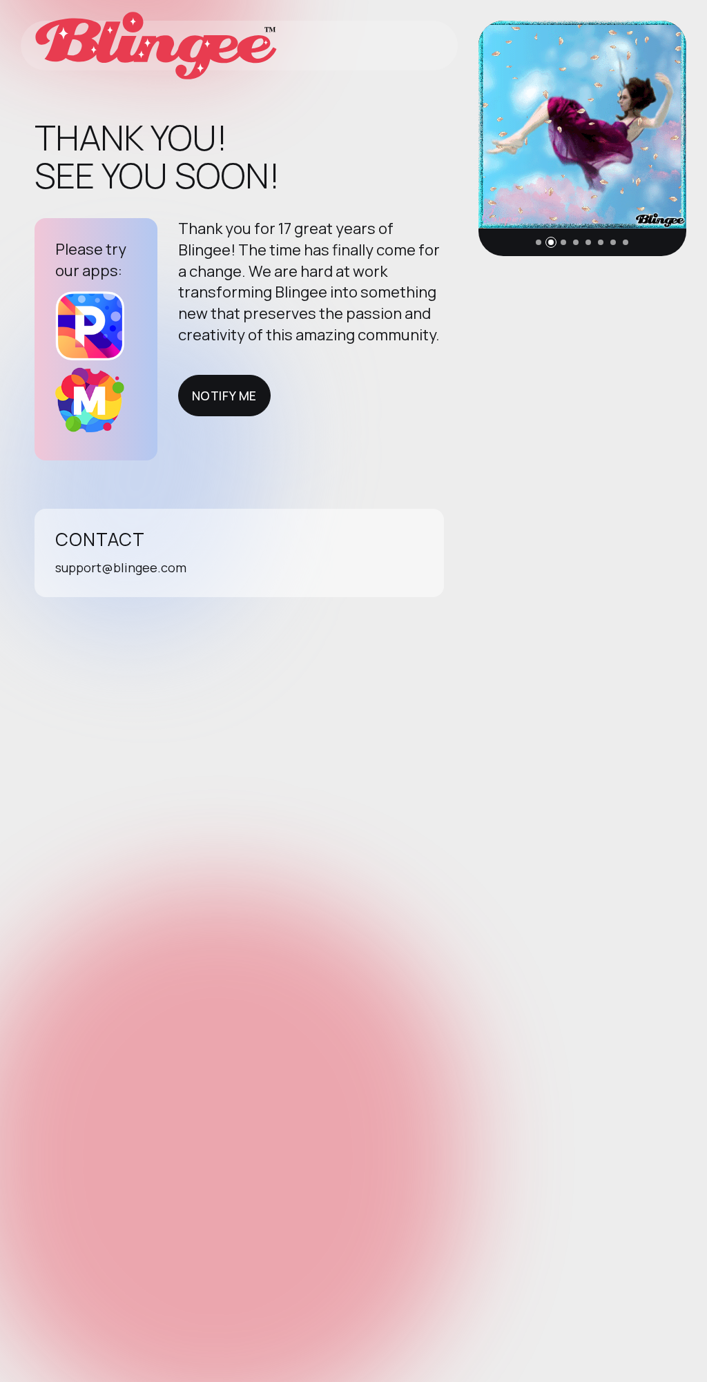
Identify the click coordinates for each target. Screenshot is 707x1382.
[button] (538, 242)
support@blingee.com (120, 567)
